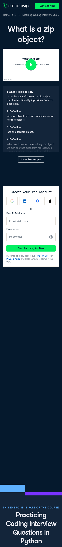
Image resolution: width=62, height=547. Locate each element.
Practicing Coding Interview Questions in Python (40, 15)
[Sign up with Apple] (50, 201)
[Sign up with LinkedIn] (24, 201)
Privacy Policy (13, 259)
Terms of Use (42, 255)
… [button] (15, 15)
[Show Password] (51, 237)
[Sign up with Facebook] (37, 201)
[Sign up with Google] (12, 201)
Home (6, 15)
